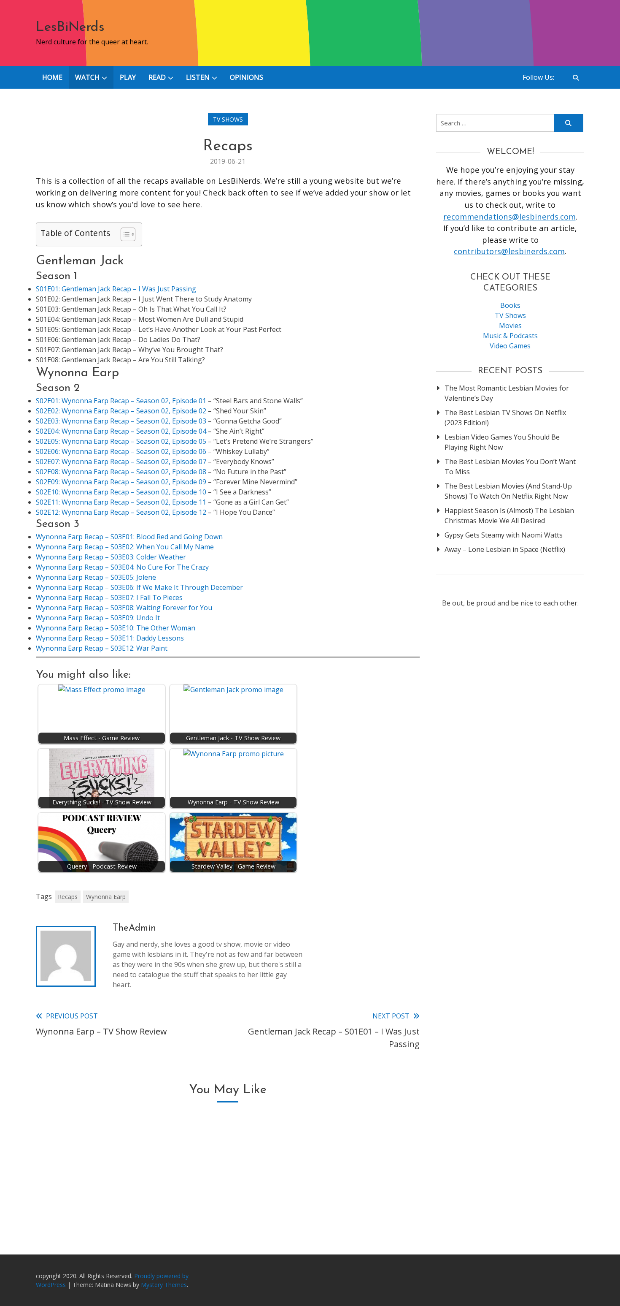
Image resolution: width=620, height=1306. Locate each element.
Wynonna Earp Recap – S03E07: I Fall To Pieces (109, 597)
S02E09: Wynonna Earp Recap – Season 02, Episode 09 (121, 481)
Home (52, 77)
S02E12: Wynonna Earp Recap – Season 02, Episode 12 (121, 512)
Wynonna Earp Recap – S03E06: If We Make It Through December (139, 587)
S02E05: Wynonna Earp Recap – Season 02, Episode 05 (122, 441)
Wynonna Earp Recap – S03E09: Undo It (98, 617)
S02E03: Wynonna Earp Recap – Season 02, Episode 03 (121, 421)
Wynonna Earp (106, 897)
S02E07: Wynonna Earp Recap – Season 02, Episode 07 (121, 461)
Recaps (68, 897)
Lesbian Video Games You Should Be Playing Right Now (502, 442)
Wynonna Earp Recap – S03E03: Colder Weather (111, 557)
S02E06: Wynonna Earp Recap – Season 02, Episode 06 (121, 451)
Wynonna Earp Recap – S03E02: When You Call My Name (125, 546)
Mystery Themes (164, 1285)
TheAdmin (134, 928)
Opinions (246, 77)
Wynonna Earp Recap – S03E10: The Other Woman (115, 628)
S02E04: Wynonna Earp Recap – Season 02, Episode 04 (121, 431)
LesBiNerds (70, 27)
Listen (198, 77)
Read (157, 77)
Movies (510, 325)
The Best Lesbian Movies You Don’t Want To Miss (510, 466)
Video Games (510, 345)
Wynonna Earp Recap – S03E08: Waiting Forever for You (124, 607)
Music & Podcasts (510, 335)
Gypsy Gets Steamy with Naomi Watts (504, 535)
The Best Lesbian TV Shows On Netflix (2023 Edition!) (505, 417)
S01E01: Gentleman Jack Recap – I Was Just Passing (116, 288)
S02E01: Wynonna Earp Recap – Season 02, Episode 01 (121, 400)
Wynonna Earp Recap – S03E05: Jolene (96, 577)
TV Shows (510, 315)
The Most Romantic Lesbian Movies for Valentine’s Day (507, 393)
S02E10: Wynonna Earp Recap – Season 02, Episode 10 (121, 492)
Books (510, 305)
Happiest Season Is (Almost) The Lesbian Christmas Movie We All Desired (509, 515)
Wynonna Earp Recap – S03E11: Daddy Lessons (110, 638)
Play (128, 77)
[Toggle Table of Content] (123, 234)
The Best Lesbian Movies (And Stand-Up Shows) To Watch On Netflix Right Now (508, 491)
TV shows (228, 119)
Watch (87, 77)
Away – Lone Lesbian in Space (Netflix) (505, 549)
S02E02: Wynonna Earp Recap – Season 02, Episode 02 (121, 410)
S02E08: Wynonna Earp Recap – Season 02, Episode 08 (121, 471)
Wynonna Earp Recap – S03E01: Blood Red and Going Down (129, 536)
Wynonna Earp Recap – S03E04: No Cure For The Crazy (122, 567)
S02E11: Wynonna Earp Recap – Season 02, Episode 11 (121, 502)
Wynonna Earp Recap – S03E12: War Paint (101, 648)
